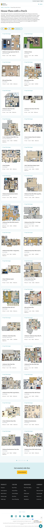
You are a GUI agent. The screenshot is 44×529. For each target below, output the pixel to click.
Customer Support (36, 1)
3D (12, 28)
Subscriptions (4, 490)
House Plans (7, 7)
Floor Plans (14, 487)
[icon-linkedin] (24, 516)
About (38, 487)
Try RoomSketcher (22, 472)
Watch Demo (3, 493)
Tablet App (3, 499)
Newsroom (39, 496)
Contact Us (39, 499)
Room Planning (15, 499)
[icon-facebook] (11, 516)
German (24, 511)
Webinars (26, 496)
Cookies (22, 519)
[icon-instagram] (16, 516)
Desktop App (3, 496)
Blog (25, 490)
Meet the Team (40, 490)
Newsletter (26, 499)
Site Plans (14, 496)
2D (9, 28)
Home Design (15, 493)
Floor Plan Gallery (27, 487)
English (20, 511)
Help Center (26, 493)
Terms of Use (18, 519)
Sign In (42, 1)
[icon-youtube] (28, 516)
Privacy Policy (13, 519)
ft (5, 28)
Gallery (2, 7)
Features (3, 487)
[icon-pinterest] (20, 516)
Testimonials (39, 493)
